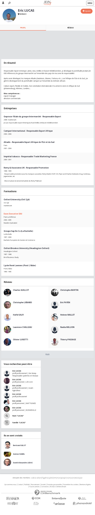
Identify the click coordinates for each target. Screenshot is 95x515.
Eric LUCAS (16, 371)
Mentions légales (85, 484)
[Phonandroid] (82, 503)
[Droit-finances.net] (82, 498)
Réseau (70, 27)
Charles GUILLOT (21, 290)
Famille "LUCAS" (19, 422)
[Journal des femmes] (12, 498)
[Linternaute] (59, 498)
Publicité (27, 484)
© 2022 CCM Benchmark (58, 487)
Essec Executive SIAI (13, 213)
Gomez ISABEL (19, 454)
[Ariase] (59, 503)
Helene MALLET (67, 314)
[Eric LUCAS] (9, 15)
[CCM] (36, 498)
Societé (43, 484)
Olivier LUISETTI (20, 339)
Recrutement (35, 484)
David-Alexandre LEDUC (23, 462)
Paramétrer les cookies (70, 484)
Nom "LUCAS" (18, 416)
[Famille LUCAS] (7, 423)
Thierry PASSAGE (68, 339)
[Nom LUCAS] (7, 416)
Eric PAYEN (65, 302)
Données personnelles (54, 484)
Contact (20, 484)
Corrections (45, 487)
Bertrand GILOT (19, 445)
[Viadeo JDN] (36, 503)
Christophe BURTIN (69, 290)
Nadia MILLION (67, 327)
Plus (47, 354)
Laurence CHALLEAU (22, 327)
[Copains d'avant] (12, 503)
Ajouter (88, 11)
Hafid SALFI (18, 314)
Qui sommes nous (10, 484)
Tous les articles (34, 487)
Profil (23, 27)
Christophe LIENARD (22, 302)
